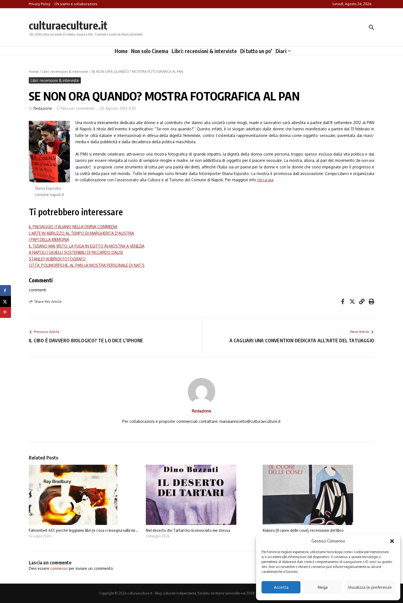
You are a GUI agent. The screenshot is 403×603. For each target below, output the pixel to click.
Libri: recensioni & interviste (204, 51)
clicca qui (265, 179)
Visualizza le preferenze (370, 587)
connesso (59, 568)
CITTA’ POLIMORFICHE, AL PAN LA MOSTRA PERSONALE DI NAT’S (86, 265)
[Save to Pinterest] (5, 312)
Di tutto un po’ (256, 51)
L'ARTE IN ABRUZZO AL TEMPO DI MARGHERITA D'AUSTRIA (81, 233)
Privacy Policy (39, 4)
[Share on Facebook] (5, 290)
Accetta (281, 587)
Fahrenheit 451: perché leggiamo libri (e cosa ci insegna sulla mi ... (83, 530)
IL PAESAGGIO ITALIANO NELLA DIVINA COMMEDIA (73, 226)
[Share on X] (5, 301)
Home (121, 51)
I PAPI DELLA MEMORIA (49, 239)
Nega (323, 587)
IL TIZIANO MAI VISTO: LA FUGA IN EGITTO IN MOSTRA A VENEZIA (86, 246)
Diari (281, 51)
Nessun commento (78, 108)
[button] (392, 541)
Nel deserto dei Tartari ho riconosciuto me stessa (188, 530)
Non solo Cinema (149, 51)
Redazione (42, 108)
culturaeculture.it (68, 25)
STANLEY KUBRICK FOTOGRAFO (57, 259)
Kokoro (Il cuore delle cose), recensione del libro (303, 530)
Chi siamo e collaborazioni (75, 4)
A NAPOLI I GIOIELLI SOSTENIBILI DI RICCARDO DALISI (76, 252)
